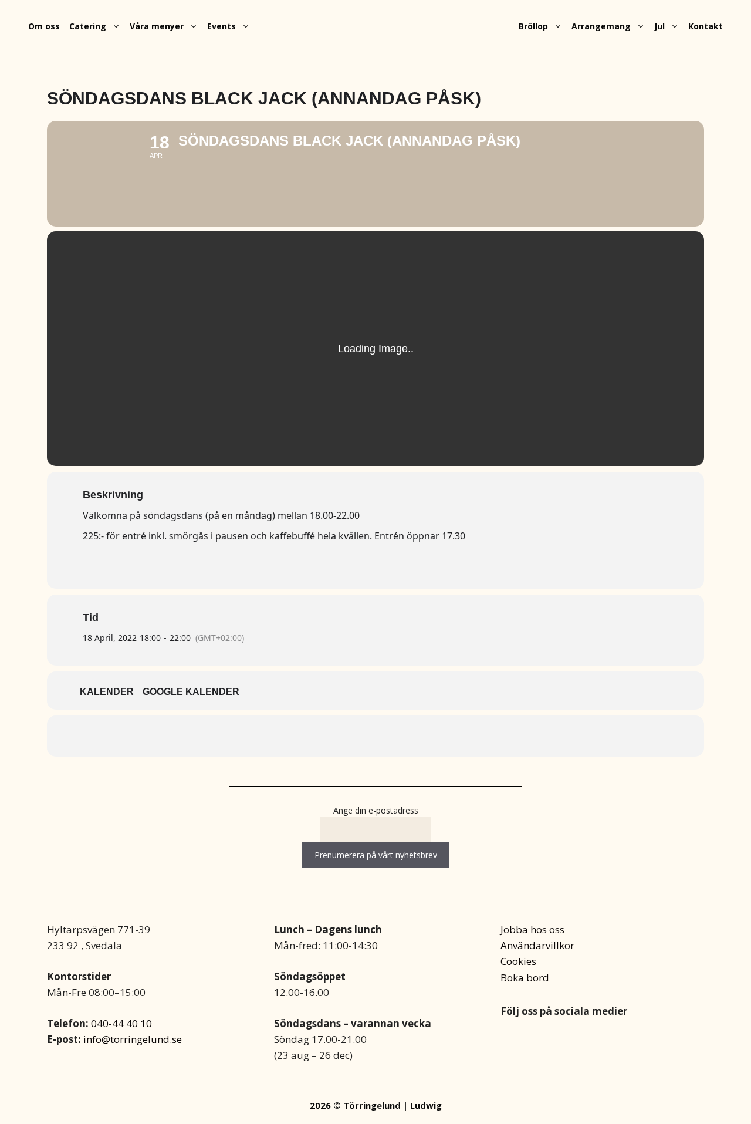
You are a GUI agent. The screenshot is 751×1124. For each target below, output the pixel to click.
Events (221, 26)
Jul (659, 26)
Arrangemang (601, 26)
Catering (87, 26)
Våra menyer (157, 26)
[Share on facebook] (375, 736)
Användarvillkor (537, 945)
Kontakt (705, 26)
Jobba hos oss (532, 929)
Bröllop (533, 26)
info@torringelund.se (132, 1039)
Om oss (44, 26)
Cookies (518, 961)
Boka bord (524, 977)
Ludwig (426, 1105)
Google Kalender (191, 692)
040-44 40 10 (121, 1023)
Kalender (107, 692)
